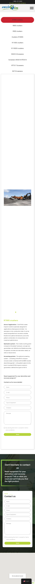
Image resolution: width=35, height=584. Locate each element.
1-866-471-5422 (17, 1)
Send (17, 434)
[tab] (17, 20)
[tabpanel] (17, 261)
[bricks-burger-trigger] (31, 8)
